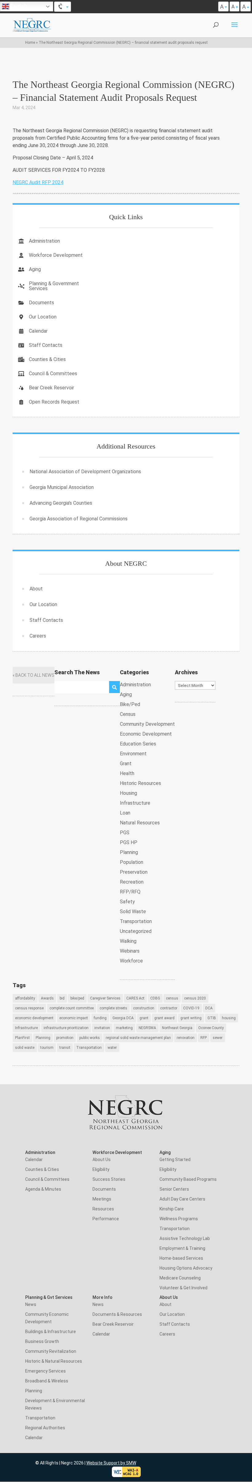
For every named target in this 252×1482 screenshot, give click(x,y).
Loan (125, 813)
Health (127, 773)
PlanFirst (22, 1038)
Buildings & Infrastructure (50, 1331)
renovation (186, 1038)
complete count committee (71, 1008)
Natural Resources (140, 823)
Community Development (147, 724)
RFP (203, 1038)
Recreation (132, 882)
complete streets (113, 1008)
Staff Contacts (45, 345)
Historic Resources (140, 783)
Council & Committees (53, 373)
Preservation (134, 872)
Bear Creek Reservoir (51, 388)
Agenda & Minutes (43, 1189)
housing (229, 1018)
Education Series (138, 744)
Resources (103, 1208)
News (30, 1304)
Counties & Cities (47, 359)
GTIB (211, 1018)
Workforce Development (56, 255)
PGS (124, 832)
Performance (106, 1218)
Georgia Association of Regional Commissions (79, 519)
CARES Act (135, 998)
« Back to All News (33, 675)
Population (131, 862)
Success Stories (109, 1179)
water (112, 1047)
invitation (102, 1028)
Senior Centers (174, 1189)
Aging (35, 269)
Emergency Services (45, 1371)
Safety (127, 902)
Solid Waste (133, 911)
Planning (129, 852)
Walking (128, 941)
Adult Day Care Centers (182, 1199)
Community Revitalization (50, 1351)
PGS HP (128, 842)
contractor (168, 1008)
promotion (64, 1038)
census (172, 998)
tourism (46, 1047)
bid (62, 998)
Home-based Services (181, 1258)
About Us (102, 1159)
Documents (41, 303)
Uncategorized (136, 931)
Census (128, 714)
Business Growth (42, 1341)
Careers (38, 636)
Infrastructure (135, 803)
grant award (164, 1018)
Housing (128, 793)
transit (64, 1047)
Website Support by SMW (111, 1462)
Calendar (38, 331)
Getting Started (175, 1159)
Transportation (136, 921)
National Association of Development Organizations (85, 471)
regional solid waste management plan (138, 1038)
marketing (124, 1028)
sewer (217, 1038)
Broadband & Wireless (46, 1380)
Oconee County (211, 1028)
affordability (25, 998)
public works (89, 1038)
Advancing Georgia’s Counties (61, 503)
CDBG (155, 998)
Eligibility (101, 1169)
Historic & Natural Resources (53, 1361)
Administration (44, 241)
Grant (126, 763)
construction (143, 1008)
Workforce (131, 961)
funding (100, 1018)
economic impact (73, 1018)
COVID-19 (191, 1008)
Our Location (43, 317)
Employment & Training (182, 1248)
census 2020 (195, 998)
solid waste (24, 1047)
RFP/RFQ (130, 892)
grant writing (191, 1018)
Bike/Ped (130, 704)
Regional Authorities (45, 1427)
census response (29, 1008)
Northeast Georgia (177, 1028)
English (18, 6)
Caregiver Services (105, 998)
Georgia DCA (123, 1018)
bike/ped (77, 998)
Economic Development (146, 734)
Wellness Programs (178, 1218)
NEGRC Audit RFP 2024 (38, 182)
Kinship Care (171, 1208)
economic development (34, 1018)
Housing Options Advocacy (185, 1268)
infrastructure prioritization (66, 1028)
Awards (47, 998)
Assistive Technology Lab (184, 1238)
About (36, 589)
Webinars (130, 951)
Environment (133, 754)
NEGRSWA (147, 1028)
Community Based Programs (188, 1179)
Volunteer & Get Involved (183, 1287)
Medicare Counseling (180, 1277)
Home (30, 42)
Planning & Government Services (54, 286)
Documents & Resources (117, 1314)
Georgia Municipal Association (62, 487)
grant (144, 1018)
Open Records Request (54, 402)
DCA (209, 1008)
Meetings (102, 1199)
